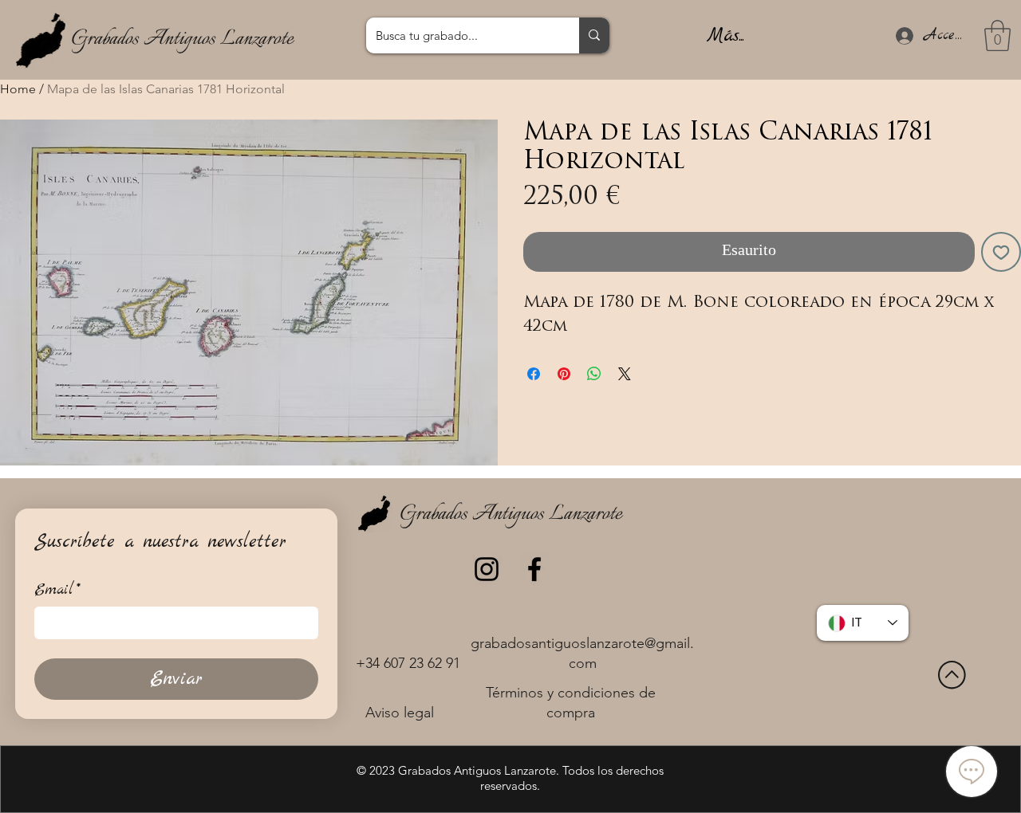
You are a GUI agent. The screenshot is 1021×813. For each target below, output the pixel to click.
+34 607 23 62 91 (408, 663)
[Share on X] (624, 373)
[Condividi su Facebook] (533, 373)
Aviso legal (399, 712)
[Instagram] (487, 569)
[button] (997, 35)
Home (18, 88)
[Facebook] (534, 569)
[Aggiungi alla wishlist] (1001, 252)
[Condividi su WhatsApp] (594, 373)
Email (57, 590)
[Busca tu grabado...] (594, 35)
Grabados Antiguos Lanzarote (182, 39)
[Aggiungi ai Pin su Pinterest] (564, 373)
